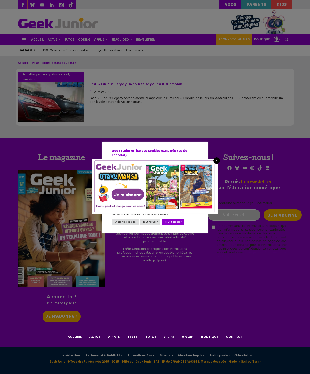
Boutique (209, 336)
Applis (114, 336)
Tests (132, 336)
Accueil (75, 336)
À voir (187, 336)
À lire (169, 336)
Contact (234, 336)
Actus (95, 336)
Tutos (151, 336)
